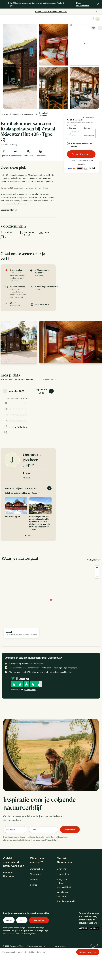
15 (22, 414)
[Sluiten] (98, 4)
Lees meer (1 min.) (9, 210)
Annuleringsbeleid (66, 901)
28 (19, 426)
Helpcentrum (63, 874)
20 (16, 420)
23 (25, 420)
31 (7, 432)
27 (16, 426)
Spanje (33, 884)
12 (13, 414)
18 (10, 420)
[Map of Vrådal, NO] (84, 44)
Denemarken (36, 868)
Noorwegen (36, 874)
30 (25, 426)
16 (25, 414)
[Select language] (92, 18)
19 (13, 420)
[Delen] (100, 28)
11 (10, 414)
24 (7, 426)
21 (19, 420)
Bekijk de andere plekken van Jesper (21, 493)
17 (7, 420)
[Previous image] (5, 342)
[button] (74, 133)
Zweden (34, 879)
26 (13, 426)
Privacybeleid (51, 840)
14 (19, 414)
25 (10, 426)
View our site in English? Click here (51, 11)
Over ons (61, 868)
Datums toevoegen (81, 154)
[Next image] (97, 342)
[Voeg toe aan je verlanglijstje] (93, 28)
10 (7, 414)
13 (16, 414)
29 (22, 426)
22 (22, 420)
